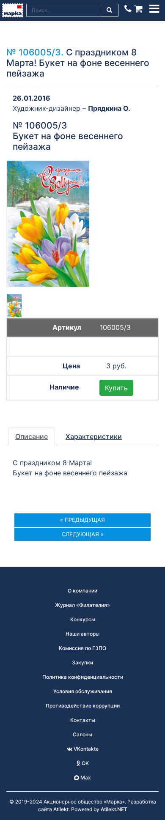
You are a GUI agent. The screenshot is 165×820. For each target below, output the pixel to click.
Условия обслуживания (82, 691)
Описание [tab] (31, 436)
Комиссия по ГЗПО (82, 648)
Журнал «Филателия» (82, 605)
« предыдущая (82, 519)
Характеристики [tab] (94, 436)
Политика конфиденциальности (82, 677)
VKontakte (85, 749)
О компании (82, 590)
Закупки (82, 662)
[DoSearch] (109, 10)
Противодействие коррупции (83, 705)
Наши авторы (82, 634)
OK (84, 763)
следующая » (83, 534)
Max (85, 777)
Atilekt (61, 809)
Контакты (82, 720)
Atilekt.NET (114, 809)
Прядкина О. (109, 108)
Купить (116, 388)
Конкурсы (82, 619)
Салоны (82, 734)
